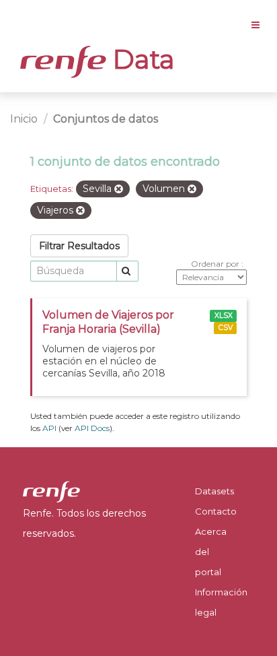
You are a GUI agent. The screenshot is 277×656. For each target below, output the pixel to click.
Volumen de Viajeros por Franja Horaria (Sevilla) (108, 321)
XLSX (223, 315)
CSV (226, 327)
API (49, 428)
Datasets (214, 491)
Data (140, 59)
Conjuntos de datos (105, 118)
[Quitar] (118, 189)
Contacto (216, 511)
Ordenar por (216, 264)
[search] (127, 271)
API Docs (92, 428)
